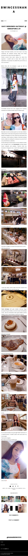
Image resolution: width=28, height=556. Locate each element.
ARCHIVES (3, 544)
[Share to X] (13, 486)
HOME (2, 542)
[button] (3, 21)
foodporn (13, 488)
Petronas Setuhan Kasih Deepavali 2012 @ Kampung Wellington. (4, 502)
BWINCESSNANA (7, 553)
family (9, 488)
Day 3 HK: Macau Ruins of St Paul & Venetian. (17, 500)
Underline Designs (6, 554)
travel (14, 489)
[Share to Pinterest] (18, 486)
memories (20, 488)
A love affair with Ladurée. (23, 499)
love (17, 488)
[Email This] (10, 486)
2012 (7, 488)
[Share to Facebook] (16, 486)
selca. (24, 488)
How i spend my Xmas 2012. (11, 499)
